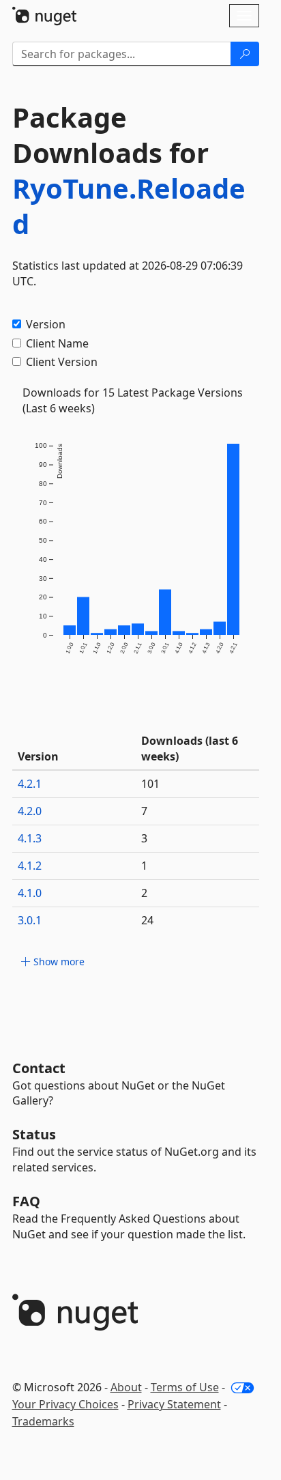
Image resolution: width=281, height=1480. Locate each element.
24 (147, 920)
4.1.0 (30, 892)
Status (34, 1134)
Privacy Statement (174, 1404)
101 (150, 783)
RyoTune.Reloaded (129, 205)
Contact (38, 1068)
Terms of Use (185, 1387)
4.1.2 (30, 865)
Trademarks (43, 1421)
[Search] (245, 54)
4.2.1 (30, 783)
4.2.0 (30, 811)
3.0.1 (30, 920)
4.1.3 (30, 838)
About (126, 1387)
